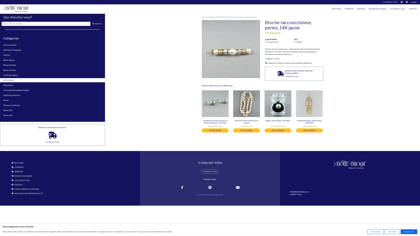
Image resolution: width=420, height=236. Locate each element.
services (18, 172)
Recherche (97, 24)
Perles (6, 100)
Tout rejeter (392, 232)
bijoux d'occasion (23, 176)
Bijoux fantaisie (9, 65)
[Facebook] (182, 187)
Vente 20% (7, 110)
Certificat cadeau (10, 75)
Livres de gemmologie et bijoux (16, 90)
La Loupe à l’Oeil (397, 9)
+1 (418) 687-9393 (390, 2)
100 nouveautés (10, 45)
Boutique (336, 9)
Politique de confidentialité (28, 194)
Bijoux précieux (9, 70)
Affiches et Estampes (12, 50)
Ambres (6, 55)
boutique (19, 163)
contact (18, 185)
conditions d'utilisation (26, 189)
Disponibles (8, 85)
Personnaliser (376, 232)
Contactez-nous (210, 171)
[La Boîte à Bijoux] (15, 9)
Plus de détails (215, 130)
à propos (18, 167)
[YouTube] (238, 187)
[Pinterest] (210, 187)
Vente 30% (8, 115)
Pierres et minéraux (11, 105)
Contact (413, 9)
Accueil (204, 17)
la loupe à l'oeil (22, 180)
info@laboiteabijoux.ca (299, 192)
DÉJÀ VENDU (8, 80)
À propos (349, 9)
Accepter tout (409, 232)
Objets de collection (11, 95)
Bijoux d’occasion (377, 9)
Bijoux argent (9, 60)
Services (361, 9)
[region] (210, 229)
